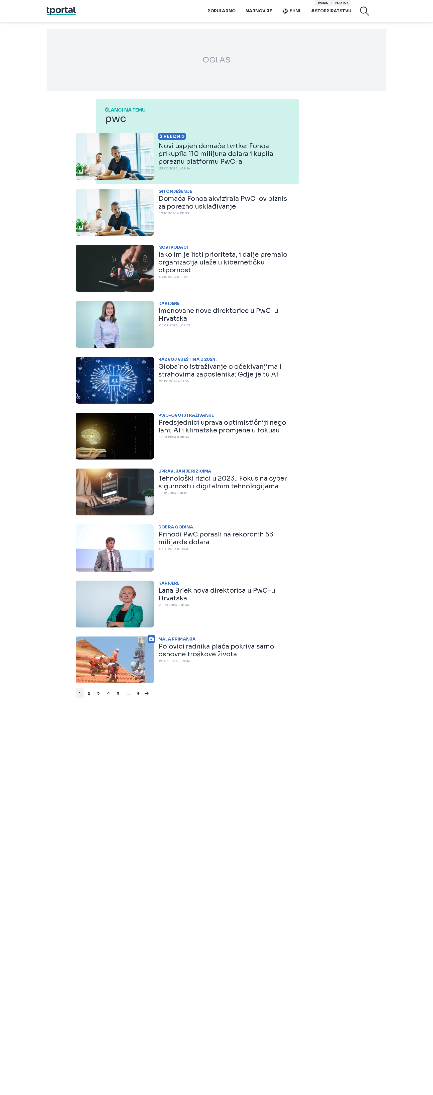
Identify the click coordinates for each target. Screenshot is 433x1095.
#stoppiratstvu (331, 11)
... (128, 693)
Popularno (221, 11)
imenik (323, 3)
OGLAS (216, 60)
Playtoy (341, 3)
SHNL (295, 11)
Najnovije (259, 11)
